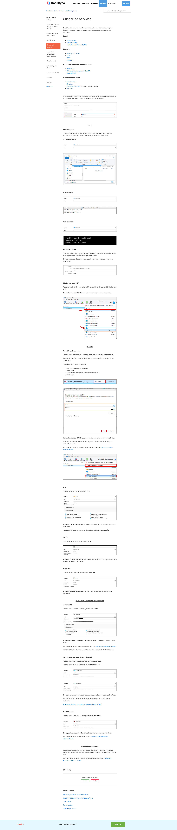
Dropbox (70, 84)
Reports (49, 77)
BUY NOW (126, 3)
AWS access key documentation (105, 646)
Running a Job (51, 61)
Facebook (64, 770)
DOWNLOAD (112, 3)
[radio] (85, 780)
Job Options (51, 40)
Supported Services (50, 46)
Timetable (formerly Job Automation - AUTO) (53, 26)
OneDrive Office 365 (74, 86)
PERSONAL (85, 3)
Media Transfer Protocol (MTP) (77, 45)
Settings (49, 82)
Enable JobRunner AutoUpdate (53, 34)
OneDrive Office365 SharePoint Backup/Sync (78, 798)
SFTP (69, 58)
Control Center (58, 11)
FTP (68, 56)
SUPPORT (103, 3)
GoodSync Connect (73, 53)
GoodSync (49, 11)
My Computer (71, 40)
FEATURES (76, 3)
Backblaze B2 (71, 73)
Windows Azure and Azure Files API (79, 71)
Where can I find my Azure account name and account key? (82, 704)
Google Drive (71, 82)
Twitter (67, 770)
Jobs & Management (71, 11)
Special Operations (53, 73)
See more (49, 86)
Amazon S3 (70, 69)
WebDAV (69, 60)
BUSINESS (94, 3)
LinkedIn (70, 770)
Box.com (70, 88)
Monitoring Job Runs (52, 67)
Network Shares (72, 43)
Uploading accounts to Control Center (51, 54)
